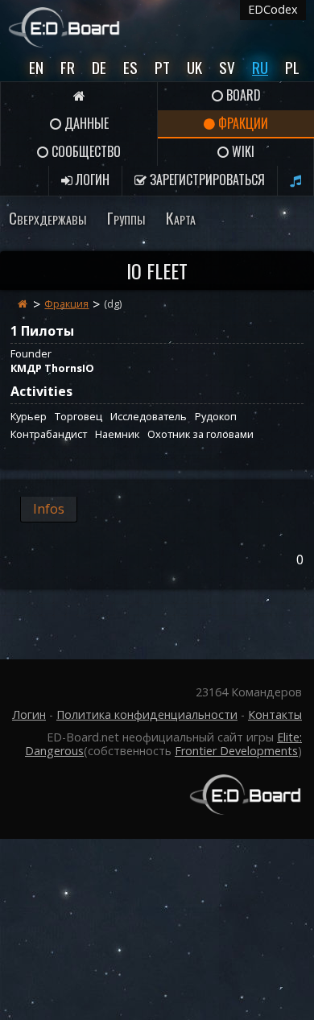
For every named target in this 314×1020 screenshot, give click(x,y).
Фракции (241, 123)
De (99, 67)
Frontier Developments (236, 750)
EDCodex (273, 9)
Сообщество (84, 151)
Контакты (275, 714)
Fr (67, 67)
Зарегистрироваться (206, 179)
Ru (260, 67)
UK (194, 67)
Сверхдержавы (47, 217)
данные (85, 123)
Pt (162, 67)
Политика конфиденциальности (147, 714)
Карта (181, 217)
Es (130, 67)
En (36, 67)
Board (242, 95)
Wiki (241, 151)
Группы (126, 217)
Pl (292, 67)
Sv (227, 67)
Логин (90, 179)
